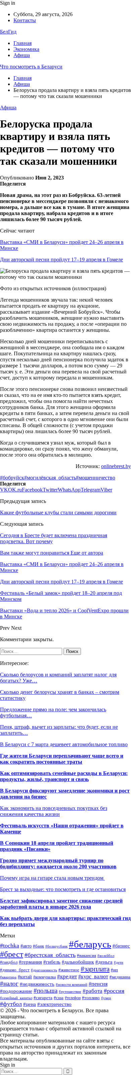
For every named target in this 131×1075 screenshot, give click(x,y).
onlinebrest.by (116, 466)
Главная (22, 43)
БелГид (8, 32)
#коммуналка (44, 977)
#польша (45, 990)
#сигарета (43, 997)
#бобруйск (12, 477)
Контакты (24, 20)
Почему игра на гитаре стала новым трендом (52, 878)
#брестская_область (50, 955)
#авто (26, 946)
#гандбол (8, 962)
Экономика (26, 49)
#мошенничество (95, 477)
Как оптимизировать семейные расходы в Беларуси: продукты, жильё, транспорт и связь (64, 776)
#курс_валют (93, 976)
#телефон (73, 997)
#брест (11, 954)
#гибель (51, 962)
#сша (58, 997)
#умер (106, 998)
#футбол (11, 1004)
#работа (92, 991)
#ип (114, 969)
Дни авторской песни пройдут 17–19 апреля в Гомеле (61, 259)
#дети (118, 962)
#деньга (104, 962)
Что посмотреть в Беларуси (31, 66)
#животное (68, 970)
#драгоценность (44, 970)
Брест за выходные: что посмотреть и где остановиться (63, 889)
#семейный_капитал (16, 998)
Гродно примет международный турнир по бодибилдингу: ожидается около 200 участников (58, 863)
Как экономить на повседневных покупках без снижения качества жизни (53, 811)
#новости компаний (71, 984)
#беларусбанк (56, 946)
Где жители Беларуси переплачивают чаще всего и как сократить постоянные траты (61, 759)
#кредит (67, 976)
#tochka (9, 945)
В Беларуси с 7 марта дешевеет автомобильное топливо (64, 744)
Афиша (21, 55)
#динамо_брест (15, 969)
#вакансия (86, 955)
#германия (30, 962)
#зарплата (95, 969)
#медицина (120, 976)
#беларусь (90, 944)
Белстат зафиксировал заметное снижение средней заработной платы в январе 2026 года (61, 904)
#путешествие (70, 991)
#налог (9, 983)
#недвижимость (37, 984)
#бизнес (121, 946)
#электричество (54, 1004)
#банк (38, 946)
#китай (25, 976)
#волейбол (105, 956)
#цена (29, 1004)
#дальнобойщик (78, 962)
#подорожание (16, 991)
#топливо (91, 997)
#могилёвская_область (50, 477)
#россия (114, 990)
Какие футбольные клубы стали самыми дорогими (58, 512)
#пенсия (98, 984)
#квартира (8, 977)
